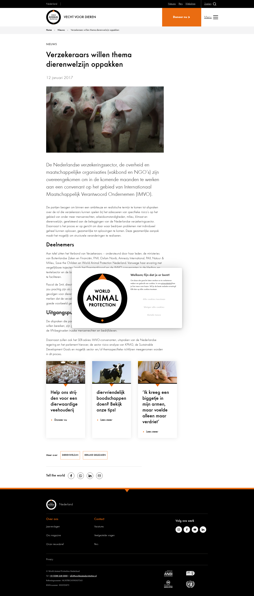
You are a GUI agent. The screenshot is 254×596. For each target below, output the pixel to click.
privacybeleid (166, 283)
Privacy (49, 559)
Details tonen (154, 315)
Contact (99, 519)
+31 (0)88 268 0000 (59, 576)
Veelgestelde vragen (104, 535)
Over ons (52, 519)
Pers (96, 544)
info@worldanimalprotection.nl (83, 576)
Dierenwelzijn (70, 455)
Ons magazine (53, 535)
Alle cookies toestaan (154, 299)
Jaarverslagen (53, 526)
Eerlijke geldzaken (95, 455)
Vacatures (99, 526)
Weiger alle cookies (154, 307)
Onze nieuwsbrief (55, 544)
